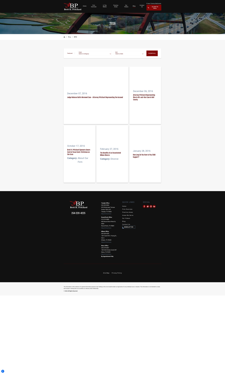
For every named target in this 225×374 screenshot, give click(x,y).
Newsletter (128, 177)
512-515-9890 (105, 169)
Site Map (106, 223)
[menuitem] (85, 6)
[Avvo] (147, 156)
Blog (69, 37)
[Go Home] (65, 37)
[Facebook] (144, 156)
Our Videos (126, 168)
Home (124, 156)
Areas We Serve (127, 165)
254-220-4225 (78, 163)
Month (116, 52)
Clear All (152, 53)
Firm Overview (127, 159)
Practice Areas (127, 162)
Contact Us (126, 174)
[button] (2, 371)
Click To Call (155, 7)
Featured (69, 53)
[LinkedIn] (154, 156)
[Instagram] (150, 156)
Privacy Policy (117, 223)
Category (80, 52)
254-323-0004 (105, 155)
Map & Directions (106, 163)
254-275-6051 (105, 197)
